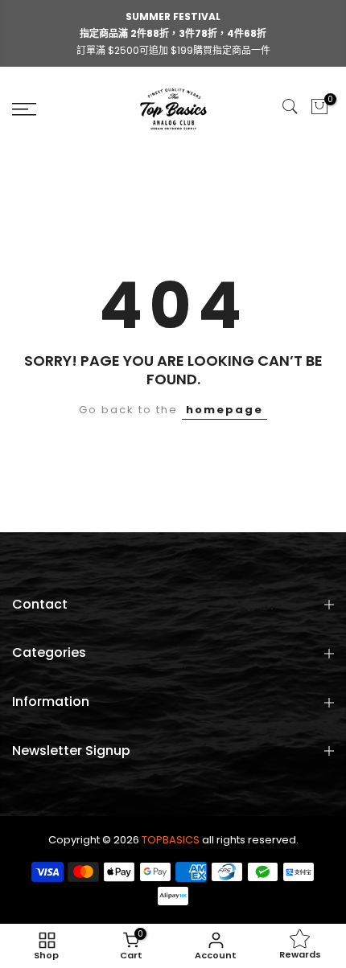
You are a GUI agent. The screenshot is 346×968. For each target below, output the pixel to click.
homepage (224, 409)
